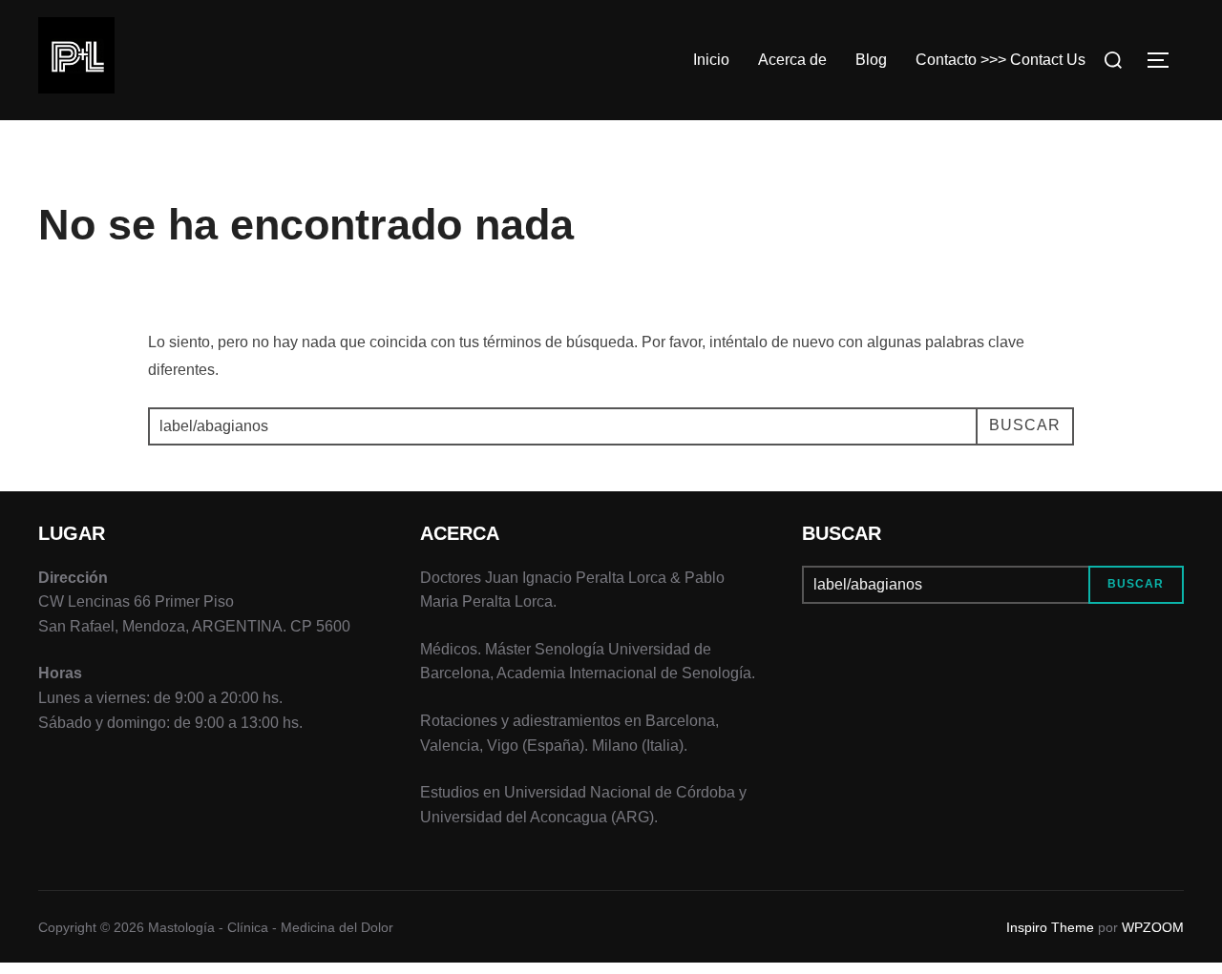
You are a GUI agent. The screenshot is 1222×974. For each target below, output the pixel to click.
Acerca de (792, 60)
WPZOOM (1153, 927)
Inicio (711, 60)
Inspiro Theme (1050, 927)
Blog (871, 60)
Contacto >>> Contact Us (1000, 60)
